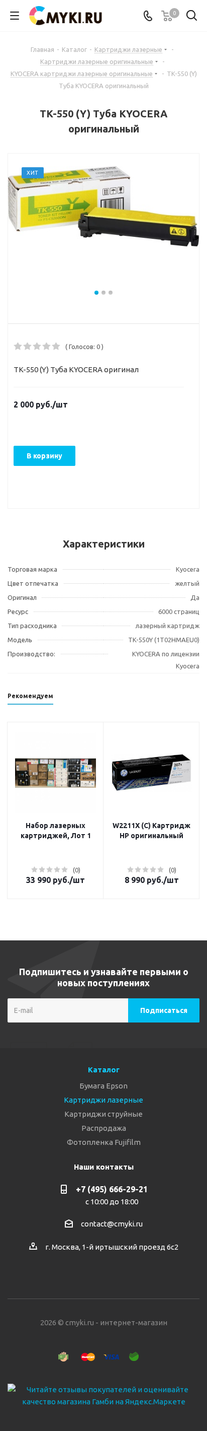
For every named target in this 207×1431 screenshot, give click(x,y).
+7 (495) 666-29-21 (112, 1189)
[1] (18, 347)
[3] (37, 347)
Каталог (104, 1069)
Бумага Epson (103, 1085)
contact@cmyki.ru (112, 1223)
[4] (47, 347)
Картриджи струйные (103, 1114)
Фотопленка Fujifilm (104, 1142)
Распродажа (103, 1128)
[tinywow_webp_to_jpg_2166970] (103, 226)
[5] (56, 347)
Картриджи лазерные (103, 1100)
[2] (28, 347)
